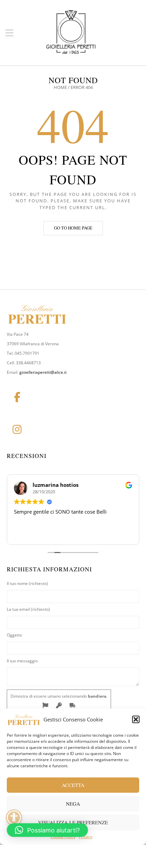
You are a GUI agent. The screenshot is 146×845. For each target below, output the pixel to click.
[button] (135, 719)
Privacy (85, 837)
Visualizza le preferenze (73, 822)
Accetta (73, 785)
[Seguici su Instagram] (16, 429)
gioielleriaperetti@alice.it (43, 372)
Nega (73, 803)
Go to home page (73, 228)
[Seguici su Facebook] (16, 397)
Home (60, 87)
